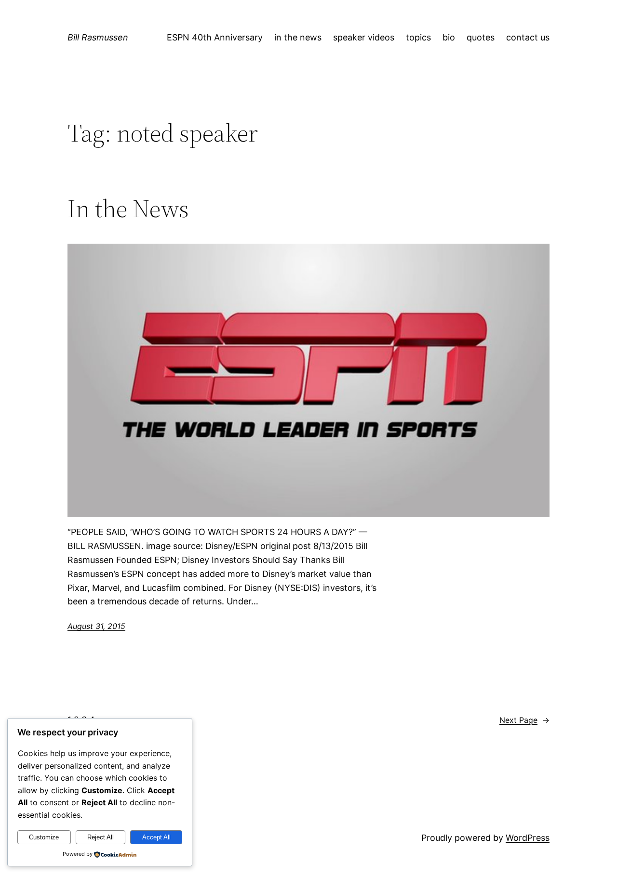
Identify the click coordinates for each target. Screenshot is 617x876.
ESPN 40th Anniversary (215, 37)
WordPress (528, 838)
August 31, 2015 (96, 626)
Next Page (524, 720)
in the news (298, 37)
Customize (44, 837)
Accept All (156, 837)
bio (449, 37)
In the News (128, 208)
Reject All (100, 837)
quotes (481, 37)
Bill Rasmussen (97, 37)
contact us (528, 37)
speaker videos (363, 37)
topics (418, 37)
